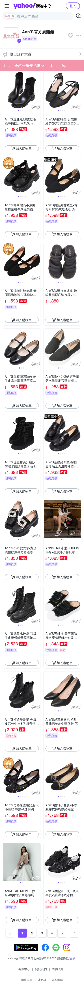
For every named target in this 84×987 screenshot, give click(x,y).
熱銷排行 (65, 65)
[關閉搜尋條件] (13, 16)
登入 (72, 5)
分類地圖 (57, 980)
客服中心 (24, 969)
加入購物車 (24, 148)
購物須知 (58, 969)
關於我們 (41, 969)
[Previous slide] (6, 90)
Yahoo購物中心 (32, 6)
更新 (72, 958)
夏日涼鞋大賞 (20, 54)
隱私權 (42, 980)
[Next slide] (38, 90)
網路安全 (26, 980)
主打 (6, 65)
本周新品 (54, 65)
